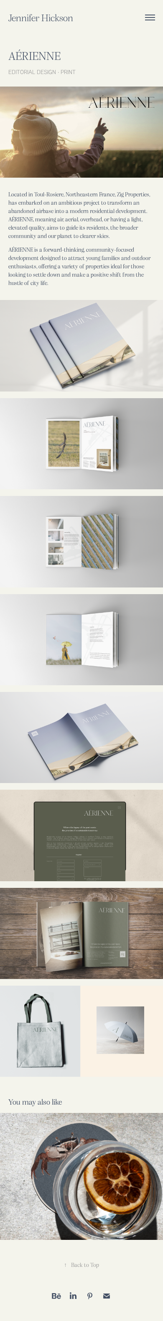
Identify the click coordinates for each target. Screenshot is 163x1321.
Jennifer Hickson (40, 17)
